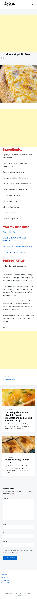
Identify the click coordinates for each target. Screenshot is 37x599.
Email (5, 533)
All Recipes (6, 379)
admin (7, 58)
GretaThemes (18, 595)
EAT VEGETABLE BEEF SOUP (15, 252)
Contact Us (4, 577)
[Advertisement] (18, 33)
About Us (4, 574)
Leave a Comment (30, 58)
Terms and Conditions (7, 583)
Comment (6, 498)
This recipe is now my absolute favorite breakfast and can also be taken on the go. (18, 416)
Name (5, 524)
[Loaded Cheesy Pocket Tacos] (18, 444)
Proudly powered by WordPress (13, 593)
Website (5, 542)
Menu (35, 4)
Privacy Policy (5, 580)
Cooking (12, 379)
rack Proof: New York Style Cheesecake (17, 246)
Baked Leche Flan (9, 232)
